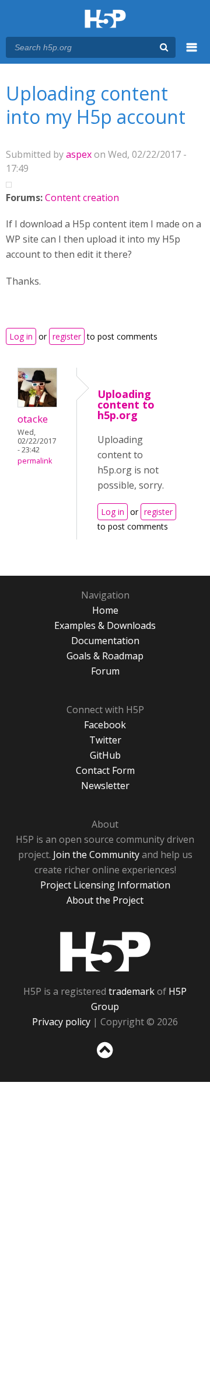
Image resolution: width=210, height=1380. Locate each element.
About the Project (105, 900)
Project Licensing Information (105, 885)
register (66, 336)
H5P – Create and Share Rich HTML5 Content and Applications (105, 19)
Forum (105, 671)
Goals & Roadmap (105, 655)
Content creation (82, 197)
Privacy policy (61, 1021)
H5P (105, 951)
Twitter (105, 740)
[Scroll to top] (105, 1058)
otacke (33, 419)
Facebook (105, 724)
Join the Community (96, 854)
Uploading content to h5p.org (126, 404)
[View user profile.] (37, 403)
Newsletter (105, 785)
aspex (79, 154)
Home (105, 610)
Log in (21, 336)
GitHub (105, 755)
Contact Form (105, 770)
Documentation (105, 640)
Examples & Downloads (105, 625)
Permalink (35, 461)
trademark (131, 991)
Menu (192, 53)
